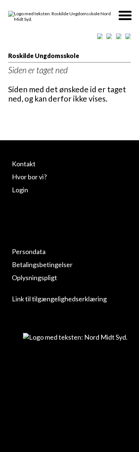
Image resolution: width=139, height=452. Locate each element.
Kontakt (24, 164)
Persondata (29, 251)
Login (20, 190)
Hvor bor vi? (29, 177)
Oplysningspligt (34, 277)
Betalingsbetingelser (42, 264)
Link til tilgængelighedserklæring (59, 299)
